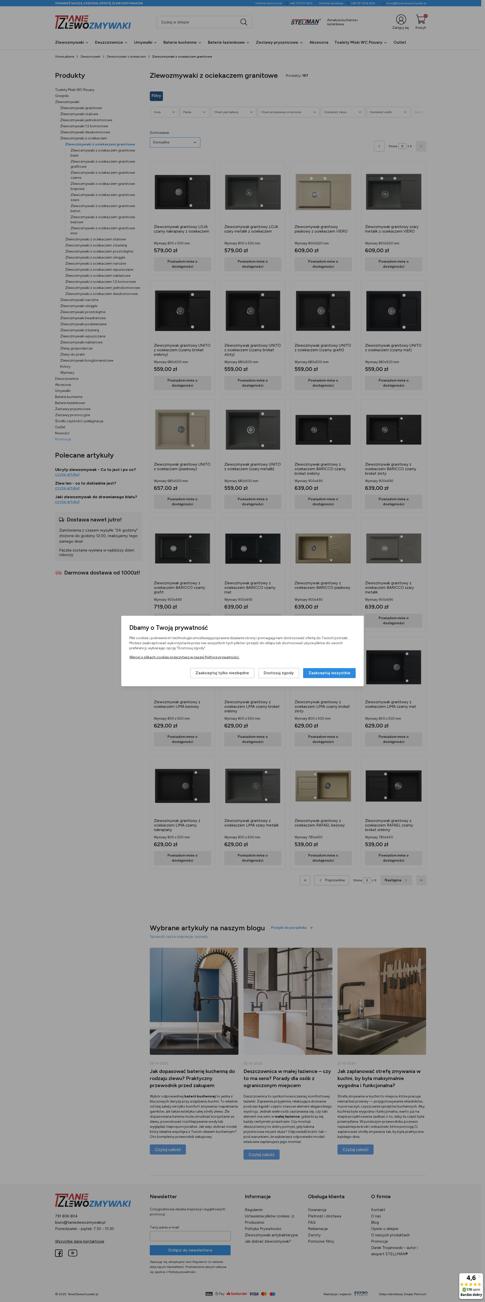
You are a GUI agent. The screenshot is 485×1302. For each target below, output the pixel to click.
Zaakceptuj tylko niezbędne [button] (222, 673)
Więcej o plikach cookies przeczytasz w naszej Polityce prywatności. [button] (184, 657)
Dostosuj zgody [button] (279, 673)
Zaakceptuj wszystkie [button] (329, 673)
